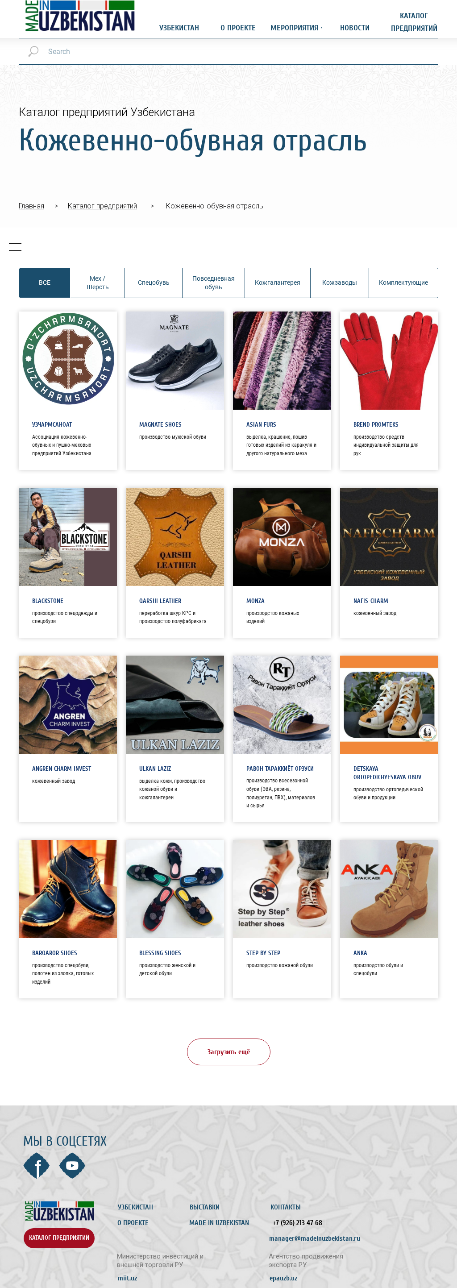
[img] (59, 1211)
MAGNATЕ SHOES (160, 424)
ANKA (360, 953)
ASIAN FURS (261, 424)
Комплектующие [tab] (403, 282)
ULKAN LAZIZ (155, 769)
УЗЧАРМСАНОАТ (52, 424)
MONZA (255, 601)
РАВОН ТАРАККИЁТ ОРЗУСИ (280, 769)
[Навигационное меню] (15, 247)
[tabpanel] (228, 708)
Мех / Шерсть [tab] (98, 283)
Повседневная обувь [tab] (213, 283)
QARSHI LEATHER (160, 601)
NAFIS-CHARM (370, 601)
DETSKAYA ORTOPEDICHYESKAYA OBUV (387, 773)
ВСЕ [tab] (44, 282)
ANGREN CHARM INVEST (61, 769)
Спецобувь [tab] (154, 282)
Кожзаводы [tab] (339, 282)
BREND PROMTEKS (376, 424)
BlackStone (47, 601)
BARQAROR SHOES (54, 953)
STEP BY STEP (263, 953)
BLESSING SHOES (160, 953)
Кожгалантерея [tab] (277, 282)
